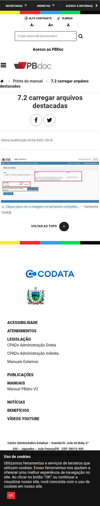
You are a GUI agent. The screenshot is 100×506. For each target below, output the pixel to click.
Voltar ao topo (44, 226)
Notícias (16, 402)
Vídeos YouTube (23, 418)
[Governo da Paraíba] (50, 304)
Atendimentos (21, 331)
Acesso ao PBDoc (48, 49)
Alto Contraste (40, 18)
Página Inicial (2, 81)
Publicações (20, 375)
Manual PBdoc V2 (22, 389)
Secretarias (14, 6)
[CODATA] (50, 275)
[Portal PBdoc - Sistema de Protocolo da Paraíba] (32, 65)
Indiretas (43, 6)
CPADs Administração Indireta (33, 353)
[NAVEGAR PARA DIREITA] (96, 5)
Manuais (16, 383)
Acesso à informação (81, 6)
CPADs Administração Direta (31, 345)
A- (32, 25)
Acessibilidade (22, 322)
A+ (50, 25)
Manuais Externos (22, 361)
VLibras (67, 18)
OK (11, 495)
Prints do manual (28, 81)
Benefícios (18, 410)
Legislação (19, 339)
